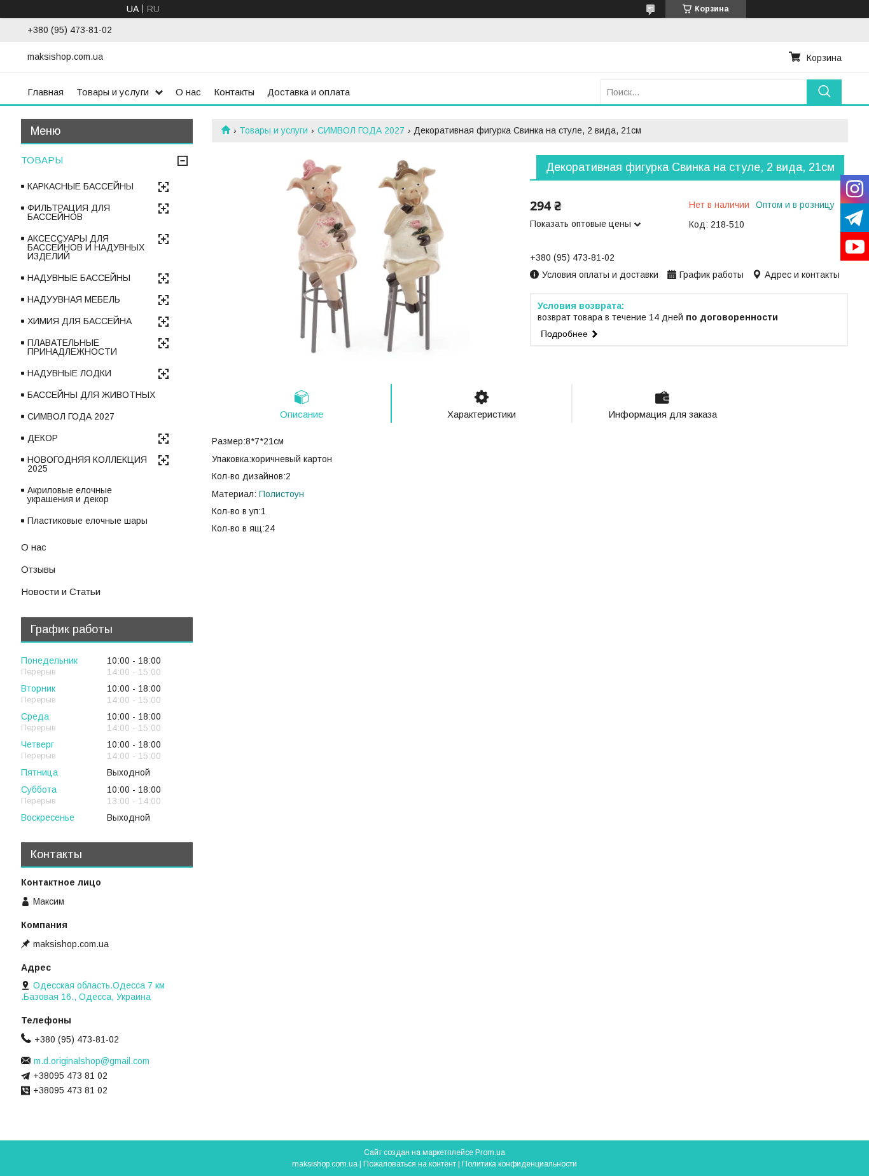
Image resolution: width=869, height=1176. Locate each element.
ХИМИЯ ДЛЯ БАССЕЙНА (79, 321)
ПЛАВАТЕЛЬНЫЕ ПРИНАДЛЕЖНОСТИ (72, 347)
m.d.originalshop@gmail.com (91, 1061)
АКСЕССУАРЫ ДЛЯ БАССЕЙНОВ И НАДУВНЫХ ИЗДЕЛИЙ (85, 247)
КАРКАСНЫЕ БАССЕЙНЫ (80, 186)
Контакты (234, 91)
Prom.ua (490, 1152)
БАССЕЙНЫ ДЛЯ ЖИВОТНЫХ (91, 395)
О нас (188, 91)
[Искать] (824, 91)
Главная (45, 91)
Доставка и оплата (308, 91)
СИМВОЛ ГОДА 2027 (361, 130)
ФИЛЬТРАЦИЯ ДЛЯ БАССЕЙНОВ (68, 212)
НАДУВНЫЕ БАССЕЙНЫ (78, 278)
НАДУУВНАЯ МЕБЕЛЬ (73, 299)
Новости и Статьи (61, 591)
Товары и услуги (112, 91)
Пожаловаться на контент (409, 1163)
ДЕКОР (42, 438)
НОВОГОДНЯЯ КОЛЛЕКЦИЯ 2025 (87, 464)
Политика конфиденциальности (519, 1163)
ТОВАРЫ (42, 159)
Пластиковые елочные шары (87, 521)
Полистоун (281, 494)
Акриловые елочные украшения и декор (69, 494)
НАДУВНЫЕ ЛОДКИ (69, 373)
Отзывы (38, 569)
